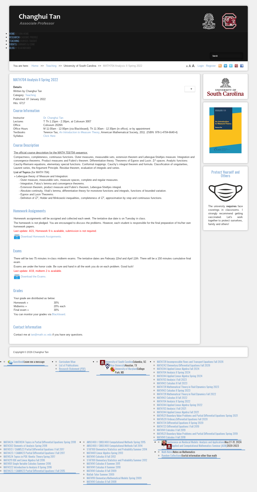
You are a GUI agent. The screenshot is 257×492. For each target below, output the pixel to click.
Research (14, 37)
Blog (11, 48)
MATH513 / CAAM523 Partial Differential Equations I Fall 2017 (34, 449)
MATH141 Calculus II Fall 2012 (101, 456)
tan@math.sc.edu (41, 334)
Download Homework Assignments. (41, 236)
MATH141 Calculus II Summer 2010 (104, 467)
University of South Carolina (119, 362)
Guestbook (18, 362)
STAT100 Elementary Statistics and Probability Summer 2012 (117, 460)
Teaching (14, 41)
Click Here (49, 135)
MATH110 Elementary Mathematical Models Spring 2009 (114, 478)
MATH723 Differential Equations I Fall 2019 (178, 426)
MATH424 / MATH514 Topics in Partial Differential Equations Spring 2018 (40, 442)
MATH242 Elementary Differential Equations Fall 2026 (183, 365)
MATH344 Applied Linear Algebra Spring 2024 (179, 376)
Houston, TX (131, 365)
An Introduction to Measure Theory (79, 132)
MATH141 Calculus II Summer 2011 (103, 463)
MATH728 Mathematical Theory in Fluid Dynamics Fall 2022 (186, 394)
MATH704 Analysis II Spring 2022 (173, 401)
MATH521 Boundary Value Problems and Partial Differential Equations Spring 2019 (197, 434)
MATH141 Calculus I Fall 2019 (171, 430)
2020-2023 (233, 446)
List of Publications (69, 365)
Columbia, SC (139, 362)
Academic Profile (28, 37)
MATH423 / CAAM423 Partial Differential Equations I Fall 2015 (34, 471)
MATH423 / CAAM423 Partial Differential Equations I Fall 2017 (34, 453)
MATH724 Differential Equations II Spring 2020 (180, 423)
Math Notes (167, 452)
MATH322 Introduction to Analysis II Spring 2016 (28, 467)
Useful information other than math (199, 455)
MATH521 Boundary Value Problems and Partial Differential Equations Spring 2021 (197, 415)
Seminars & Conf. (26, 44)
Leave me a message (34, 362)
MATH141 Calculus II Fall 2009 (101, 471)
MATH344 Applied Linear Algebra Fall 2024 (178, 369)
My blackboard (22, 48)
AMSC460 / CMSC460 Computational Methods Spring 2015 (116, 442)
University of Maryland (126, 369)
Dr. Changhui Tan (53, 117)
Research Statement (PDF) (72, 369)
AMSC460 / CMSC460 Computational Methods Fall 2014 (115, 446)
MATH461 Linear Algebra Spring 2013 (105, 453)
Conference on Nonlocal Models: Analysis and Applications (196, 442)
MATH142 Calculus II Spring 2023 (173, 390)
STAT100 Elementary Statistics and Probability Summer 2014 (117, 449)
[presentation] (154, 160)
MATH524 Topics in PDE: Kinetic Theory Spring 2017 (29, 456)
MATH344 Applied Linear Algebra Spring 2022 (179, 405)
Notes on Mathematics (184, 452)
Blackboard (58, 314)
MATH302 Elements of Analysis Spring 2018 (25, 446)
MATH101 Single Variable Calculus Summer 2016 (27, 463)
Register (211, 65)
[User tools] (190, 89)
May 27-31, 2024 (233, 442)
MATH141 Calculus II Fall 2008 (101, 482)
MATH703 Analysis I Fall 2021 (171, 408)
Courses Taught (28, 41)
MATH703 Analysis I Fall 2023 (172, 380)
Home (12, 34)
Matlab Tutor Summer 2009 (100, 474)
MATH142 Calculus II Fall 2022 (172, 398)
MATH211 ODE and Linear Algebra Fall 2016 (24, 460)
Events (13, 44)
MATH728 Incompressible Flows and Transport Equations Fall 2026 (190, 362)
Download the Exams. (33, 276)
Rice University (117, 365)
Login (201, 65)
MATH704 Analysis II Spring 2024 (173, 372)
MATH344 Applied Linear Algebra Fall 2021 (178, 412)
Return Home (22, 34)
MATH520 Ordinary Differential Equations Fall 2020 (182, 419)
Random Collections (172, 455)
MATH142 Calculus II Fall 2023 (172, 383)
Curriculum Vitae (67, 362)
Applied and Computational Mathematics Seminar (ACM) (199, 446)
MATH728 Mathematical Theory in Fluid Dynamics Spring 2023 (188, 387)
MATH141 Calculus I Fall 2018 (171, 437)
